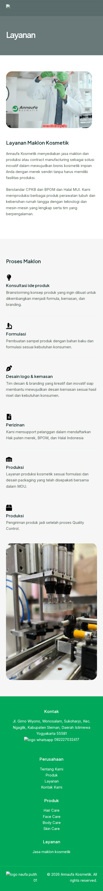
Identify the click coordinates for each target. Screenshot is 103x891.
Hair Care (52, 810)
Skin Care (52, 828)
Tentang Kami (51, 769)
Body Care (51, 822)
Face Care (51, 816)
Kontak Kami (51, 787)
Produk (52, 775)
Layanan (51, 781)
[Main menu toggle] (91, 8)
